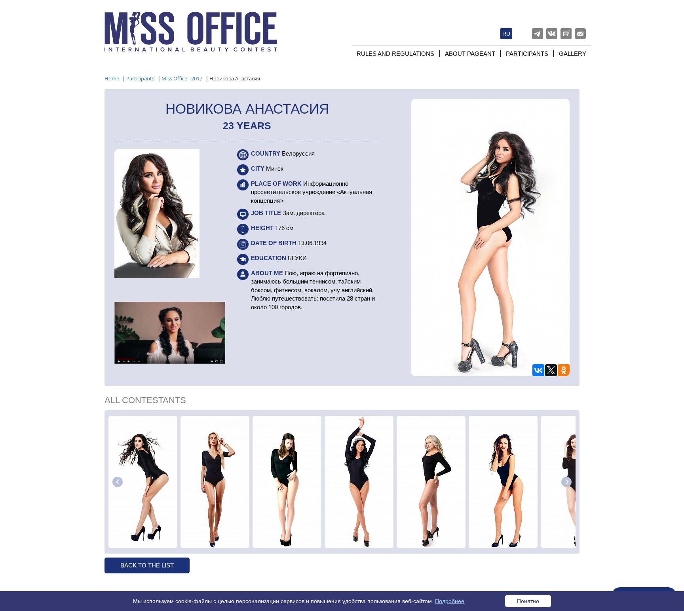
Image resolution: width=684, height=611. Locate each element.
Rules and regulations (395, 53)
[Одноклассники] (564, 370)
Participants (527, 53)
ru (506, 33)
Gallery (572, 53)
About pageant (470, 53)
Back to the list (147, 565)
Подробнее (449, 601)
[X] (551, 370)
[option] (142, 482)
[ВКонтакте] (538, 370)
